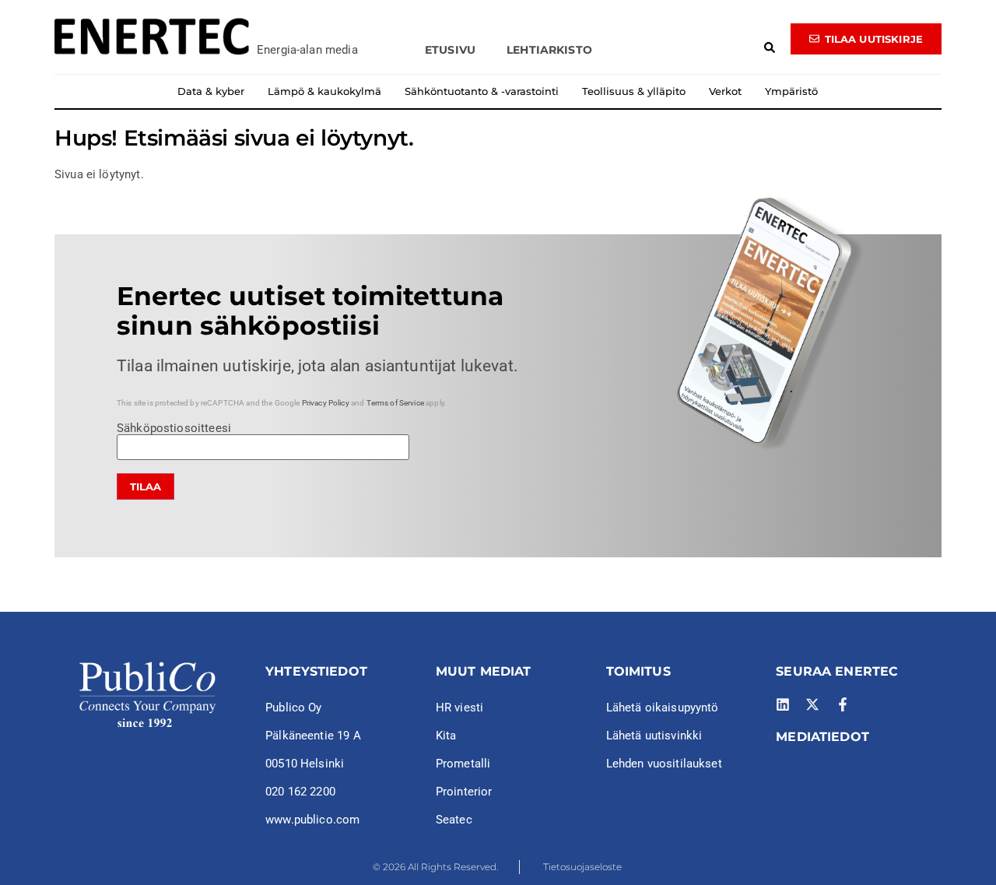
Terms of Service (395, 403)
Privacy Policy (325, 403)
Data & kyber (210, 91)
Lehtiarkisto (549, 50)
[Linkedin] (783, 704)
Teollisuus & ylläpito (634, 91)
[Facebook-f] (843, 704)
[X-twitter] (812, 704)
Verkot (725, 91)
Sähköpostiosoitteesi (174, 429)
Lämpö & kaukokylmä (324, 91)
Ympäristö (791, 91)
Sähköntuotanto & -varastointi (482, 91)
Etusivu (450, 50)
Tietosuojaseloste (582, 867)
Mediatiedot (822, 736)
